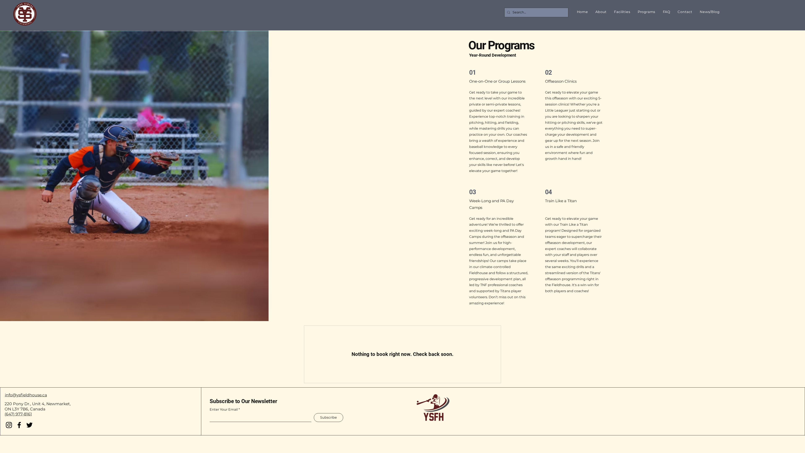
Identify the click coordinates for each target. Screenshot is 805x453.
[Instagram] (9, 425)
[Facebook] (19, 425)
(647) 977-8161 (18, 414)
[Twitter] (29, 425)
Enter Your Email (224, 409)
